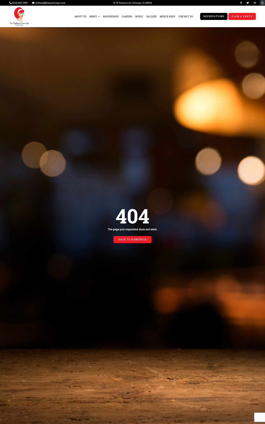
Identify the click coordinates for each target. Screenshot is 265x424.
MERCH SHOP (167, 16)
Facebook (241, 3)
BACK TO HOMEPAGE (132, 239)
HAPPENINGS (111, 16)
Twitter (247, 3)
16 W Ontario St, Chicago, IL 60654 (132, 2)
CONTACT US (185, 16)
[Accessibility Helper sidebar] (262, 2)
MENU (93, 16)
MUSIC (139, 16)
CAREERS (127, 16)
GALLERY (151, 16)
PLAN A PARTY (242, 16)
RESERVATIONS (214, 16)
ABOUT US (80, 16)
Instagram (254, 3)
